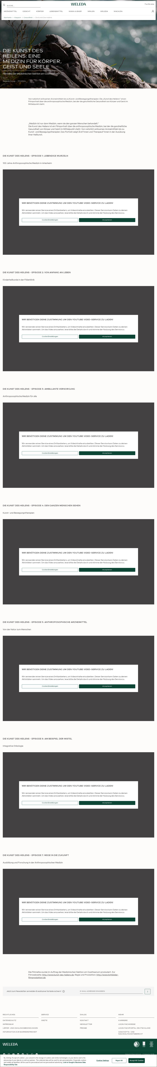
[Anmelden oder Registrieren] (152, 11)
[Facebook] (4, 1054)
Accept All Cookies (137, 1060)
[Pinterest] (22, 1054)
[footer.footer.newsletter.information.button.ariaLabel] (63, 991)
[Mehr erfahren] (136, 1044)
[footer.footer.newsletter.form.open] (147, 991)
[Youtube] (13, 1054)
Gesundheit (28, 18)
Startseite (8, 18)
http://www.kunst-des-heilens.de (58, 975)
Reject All (119, 1060)
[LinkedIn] (18, 1054)
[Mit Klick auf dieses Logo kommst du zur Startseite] (78, 4)
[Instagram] (8, 1054)
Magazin (17, 18)
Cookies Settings (102, 1060)
